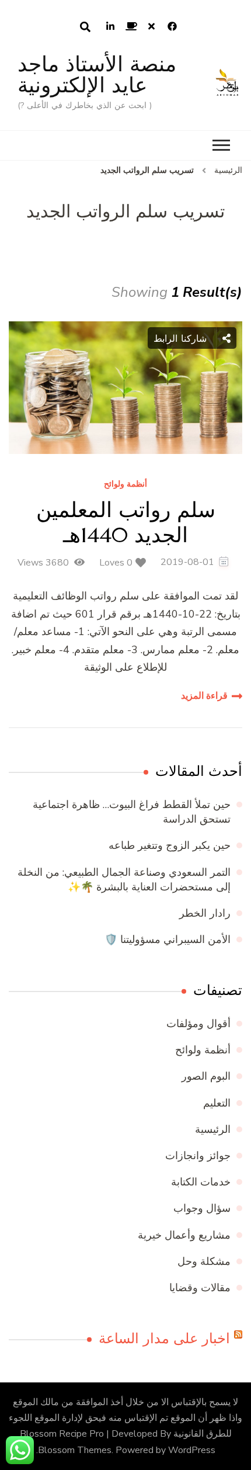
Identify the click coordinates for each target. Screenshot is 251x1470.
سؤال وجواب (202, 1208)
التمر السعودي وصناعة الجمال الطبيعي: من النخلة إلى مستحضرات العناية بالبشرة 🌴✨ (124, 879)
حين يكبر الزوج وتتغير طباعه (170, 845)
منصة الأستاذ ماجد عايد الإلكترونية (97, 74)
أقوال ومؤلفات (198, 1024)
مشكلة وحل (204, 1261)
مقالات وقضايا (200, 1288)
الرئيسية (213, 1129)
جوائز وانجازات (198, 1156)
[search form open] (85, 27)
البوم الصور (206, 1076)
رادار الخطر (205, 913)
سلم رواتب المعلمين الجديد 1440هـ (125, 522)
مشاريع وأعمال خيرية (184, 1235)
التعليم (217, 1103)
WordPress (191, 1450)
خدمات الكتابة (201, 1182)
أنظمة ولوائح (125, 484)
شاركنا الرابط (182, 338)
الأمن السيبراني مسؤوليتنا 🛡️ (167, 939)
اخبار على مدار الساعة (164, 1338)
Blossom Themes (74, 1450)
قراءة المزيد (204, 695)
